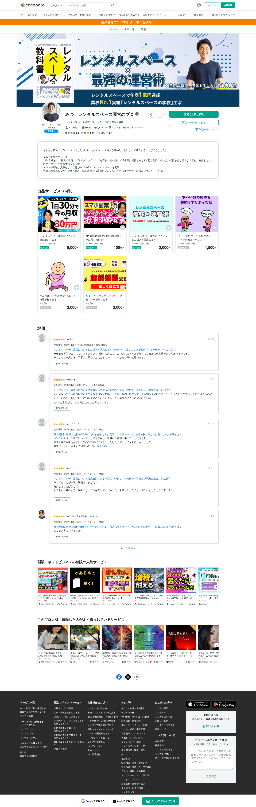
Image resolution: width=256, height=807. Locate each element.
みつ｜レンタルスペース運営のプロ (99, 114)
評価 (143, 29)
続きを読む (146, 397)
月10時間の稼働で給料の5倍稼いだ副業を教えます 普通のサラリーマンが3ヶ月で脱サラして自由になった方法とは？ (118, 434)
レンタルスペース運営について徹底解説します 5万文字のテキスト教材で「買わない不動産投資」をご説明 (112, 389)
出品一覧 (129, 29)
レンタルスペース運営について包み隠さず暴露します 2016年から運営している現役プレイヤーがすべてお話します (116, 349)
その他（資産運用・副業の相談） (92, 344)
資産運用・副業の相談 (64, 344)
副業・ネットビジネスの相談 (90, 384)
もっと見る (127, 547)
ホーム (113, 29)
